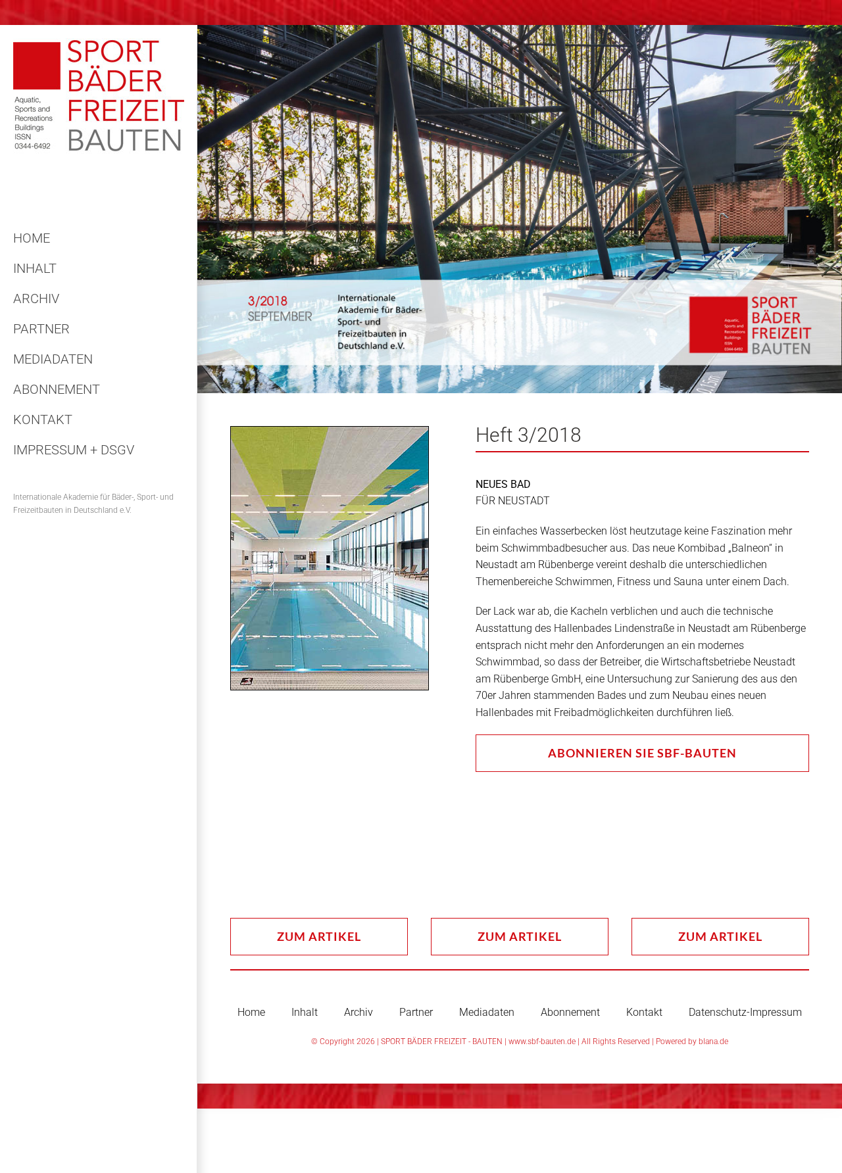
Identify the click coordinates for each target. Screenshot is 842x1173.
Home (251, 1012)
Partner (416, 1012)
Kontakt (644, 1012)
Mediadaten (486, 1012)
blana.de (713, 1041)
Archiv (358, 1012)
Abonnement (570, 1012)
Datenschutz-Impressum (745, 1012)
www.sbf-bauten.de (542, 1041)
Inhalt (304, 1012)
